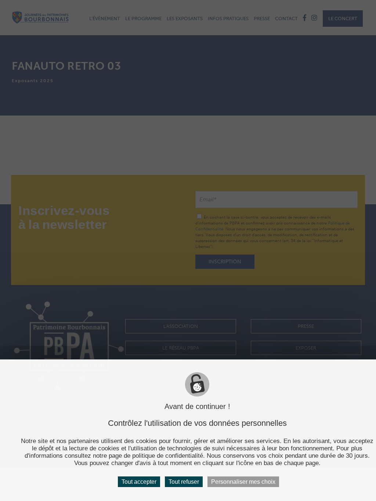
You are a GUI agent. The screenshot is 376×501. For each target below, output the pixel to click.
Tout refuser (184, 482)
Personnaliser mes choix (243, 482)
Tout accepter (139, 482)
